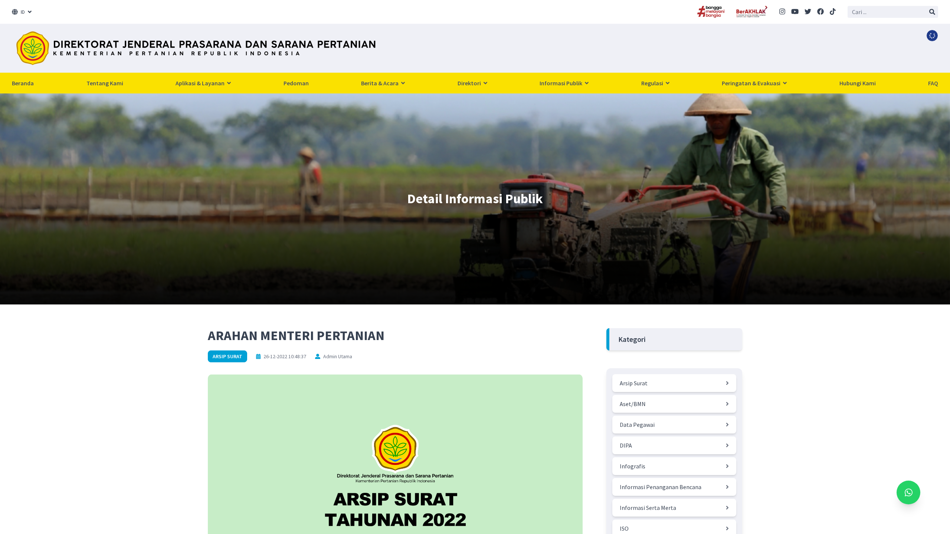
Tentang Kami (104, 83)
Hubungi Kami (857, 83)
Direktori (470, 83)
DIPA (626, 445)
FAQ (933, 83)
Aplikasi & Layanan (201, 83)
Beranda (23, 83)
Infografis (632, 466)
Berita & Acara (380, 83)
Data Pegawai (637, 424)
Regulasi (652, 83)
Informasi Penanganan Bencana (660, 487)
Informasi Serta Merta (648, 507)
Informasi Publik (561, 83)
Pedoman (296, 83)
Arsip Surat (227, 356)
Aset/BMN (633, 404)
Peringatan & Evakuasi (752, 83)
